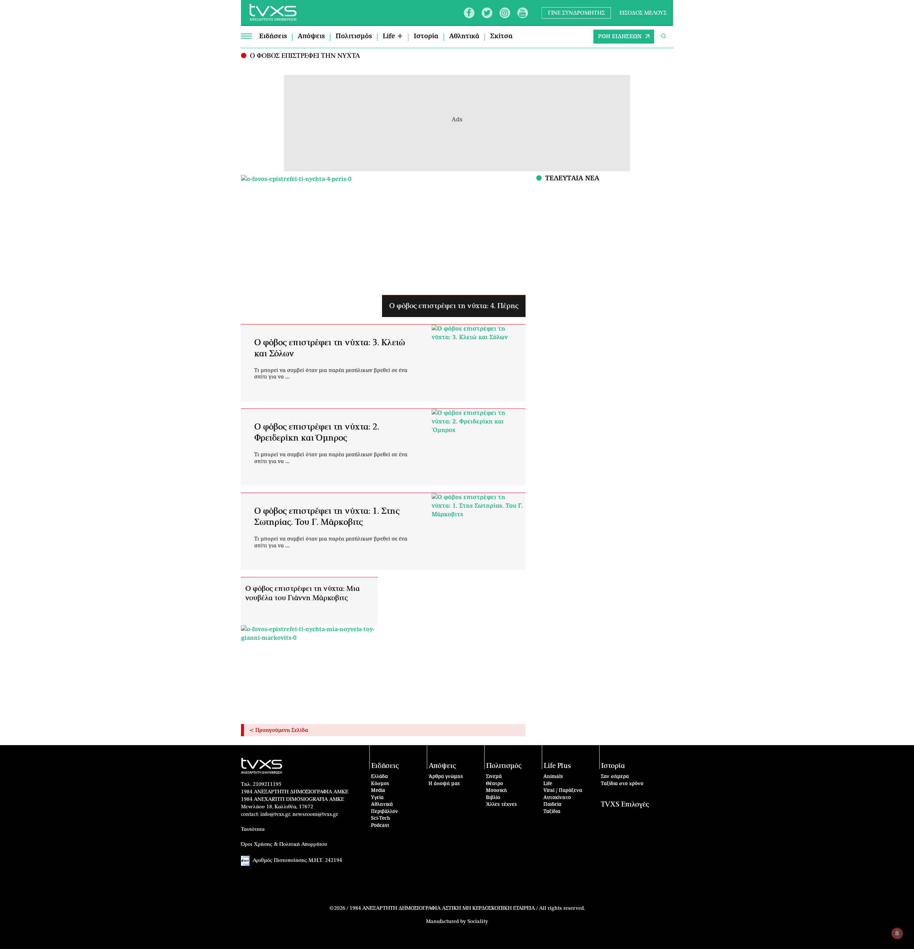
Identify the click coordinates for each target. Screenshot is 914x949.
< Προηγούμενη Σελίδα (278, 730)
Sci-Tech (380, 818)
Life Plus (557, 766)
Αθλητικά (464, 36)
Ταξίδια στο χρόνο (622, 784)
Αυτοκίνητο (557, 797)
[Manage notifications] (897, 933)
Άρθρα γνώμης (445, 776)
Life (547, 784)
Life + (393, 36)
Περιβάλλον (384, 811)
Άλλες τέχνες (501, 804)
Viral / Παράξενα (562, 790)
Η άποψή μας (444, 784)
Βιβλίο (493, 797)
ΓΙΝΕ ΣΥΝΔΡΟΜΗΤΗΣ (576, 12)
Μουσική (496, 790)
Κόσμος (380, 784)
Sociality (477, 921)
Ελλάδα (379, 776)
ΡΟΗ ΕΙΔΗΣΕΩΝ (620, 36)
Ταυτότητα (253, 829)
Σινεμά (494, 776)
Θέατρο (494, 784)
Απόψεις (311, 36)
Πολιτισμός (354, 36)
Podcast (380, 825)
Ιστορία (426, 36)
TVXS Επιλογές (625, 804)
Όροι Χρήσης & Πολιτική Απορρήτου (284, 844)
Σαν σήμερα (615, 776)
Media (378, 790)
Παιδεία (552, 804)
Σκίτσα (501, 36)
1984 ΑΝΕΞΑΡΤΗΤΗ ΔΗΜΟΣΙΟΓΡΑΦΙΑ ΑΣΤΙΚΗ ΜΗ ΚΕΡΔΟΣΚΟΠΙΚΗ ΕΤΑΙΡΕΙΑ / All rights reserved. (467, 908)
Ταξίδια (551, 811)
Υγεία (377, 797)
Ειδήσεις (273, 36)
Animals (553, 776)
